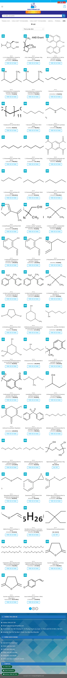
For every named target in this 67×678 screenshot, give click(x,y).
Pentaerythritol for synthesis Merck (55, 529)
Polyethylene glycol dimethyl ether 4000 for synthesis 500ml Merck (33, 563)
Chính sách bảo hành (9, 646)
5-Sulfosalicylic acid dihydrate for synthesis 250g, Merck (11, 395)
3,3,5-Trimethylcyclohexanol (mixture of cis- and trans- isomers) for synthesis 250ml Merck (11, 361)
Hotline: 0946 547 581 (9, 622)
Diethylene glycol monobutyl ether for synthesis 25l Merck (11, 462)
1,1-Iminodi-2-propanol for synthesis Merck (55, 125)
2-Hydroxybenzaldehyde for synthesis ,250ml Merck (11, 260)
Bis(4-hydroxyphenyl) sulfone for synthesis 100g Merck (33, 428)
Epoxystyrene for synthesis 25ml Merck (33, 496)
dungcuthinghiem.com (38, 676)
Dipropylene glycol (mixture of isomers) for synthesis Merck (11, 496)
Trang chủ (6, 21)
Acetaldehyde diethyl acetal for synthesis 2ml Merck (33, 395)
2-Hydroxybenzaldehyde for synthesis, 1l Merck (33, 260)
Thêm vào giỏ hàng (11, 63)
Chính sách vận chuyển (9, 655)
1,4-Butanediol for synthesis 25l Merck (11, 193)
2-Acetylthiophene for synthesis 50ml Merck (11, 226)
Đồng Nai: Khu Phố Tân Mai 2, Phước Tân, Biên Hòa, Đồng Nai (21, 632)
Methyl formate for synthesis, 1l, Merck (11, 529)
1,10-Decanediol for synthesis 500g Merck (33, 159)
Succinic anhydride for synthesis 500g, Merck (55, 563)
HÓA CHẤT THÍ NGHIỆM (20, 21)
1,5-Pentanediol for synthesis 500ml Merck (55, 193)
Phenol (58, 21)
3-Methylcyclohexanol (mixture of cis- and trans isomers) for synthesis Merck (33, 327)
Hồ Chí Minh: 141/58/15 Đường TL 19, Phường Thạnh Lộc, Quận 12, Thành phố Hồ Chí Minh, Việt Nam (32, 629)
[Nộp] (64, 16)
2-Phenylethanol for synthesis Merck (55, 259)
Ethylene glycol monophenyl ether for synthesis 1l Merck (55, 496)
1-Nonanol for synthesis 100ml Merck (33, 125)
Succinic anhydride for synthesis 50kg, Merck (11, 597)
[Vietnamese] (64, 2)
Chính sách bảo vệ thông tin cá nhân (13, 659)
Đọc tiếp (55, 467)
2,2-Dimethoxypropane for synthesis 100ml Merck (55, 294)
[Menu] (2, 7)
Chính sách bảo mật (9, 649)
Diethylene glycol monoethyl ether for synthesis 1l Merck (33, 462)
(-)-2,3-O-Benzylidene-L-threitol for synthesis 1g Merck (11, 58)
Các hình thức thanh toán (10, 643)
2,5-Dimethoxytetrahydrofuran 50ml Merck (11, 327)
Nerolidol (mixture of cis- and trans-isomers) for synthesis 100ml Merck (33, 529)
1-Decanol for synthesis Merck (55, 91)
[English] (61, 2)
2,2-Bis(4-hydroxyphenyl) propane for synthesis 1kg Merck (33, 294)
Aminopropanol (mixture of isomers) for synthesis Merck (55, 395)
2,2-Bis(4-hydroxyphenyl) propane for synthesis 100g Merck (11, 294)
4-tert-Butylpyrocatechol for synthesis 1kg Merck (56, 361)
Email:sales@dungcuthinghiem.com (13, 626)
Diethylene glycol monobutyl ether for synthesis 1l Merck (55, 428)
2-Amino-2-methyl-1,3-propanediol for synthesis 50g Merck (55, 226)
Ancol (50, 21)
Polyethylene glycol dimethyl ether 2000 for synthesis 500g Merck (11, 563)
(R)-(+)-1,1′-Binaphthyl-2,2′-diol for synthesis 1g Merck (55, 58)
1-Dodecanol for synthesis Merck (11, 125)
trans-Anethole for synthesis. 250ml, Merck (33, 597)
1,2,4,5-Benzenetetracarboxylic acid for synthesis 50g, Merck (56, 159)
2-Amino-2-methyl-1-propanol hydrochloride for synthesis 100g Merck (33, 226)
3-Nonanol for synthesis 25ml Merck (55, 327)
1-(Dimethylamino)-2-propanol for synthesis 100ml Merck (11, 92)
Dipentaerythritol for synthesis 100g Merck (55, 462)
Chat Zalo (8, 666)
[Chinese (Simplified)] (58, 2)
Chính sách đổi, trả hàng (10, 652)
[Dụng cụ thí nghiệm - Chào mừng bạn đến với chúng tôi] (33, 6)
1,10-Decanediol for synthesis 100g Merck (11, 159)
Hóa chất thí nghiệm (38, 21)
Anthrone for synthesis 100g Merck (11, 428)
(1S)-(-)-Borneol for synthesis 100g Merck (33, 58)
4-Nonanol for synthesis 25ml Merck (33, 360)
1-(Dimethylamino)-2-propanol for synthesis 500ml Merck (33, 92)
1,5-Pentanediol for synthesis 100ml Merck (33, 193)
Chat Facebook (9, 670)
